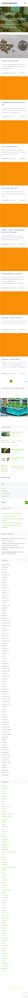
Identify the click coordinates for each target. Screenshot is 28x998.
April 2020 (4, 585)
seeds (3, 943)
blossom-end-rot (6, 806)
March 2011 (5, 689)
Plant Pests (5, 913)
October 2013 (5, 638)
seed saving (5, 938)
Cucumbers (5, 819)
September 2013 (6, 641)
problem (4, 923)
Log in (3, 488)
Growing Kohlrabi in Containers (17, 538)
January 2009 (5, 752)
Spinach (4, 951)
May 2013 (4, 646)
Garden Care (5, 839)
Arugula (4, 793)
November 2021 (6, 575)
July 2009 (4, 739)
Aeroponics (5, 786)
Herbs (3, 857)
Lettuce (4, 875)
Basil (3, 801)
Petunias (4, 907)
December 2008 (6, 755)
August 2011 (5, 679)
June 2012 (4, 658)
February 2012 (5, 663)
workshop (4, 968)
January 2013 (5, 648)
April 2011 (4, 686)
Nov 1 (13, 200)
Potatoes (4, 920)
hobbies (4, 859)
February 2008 (5, 772)
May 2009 (4, 744)
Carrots (4, 811)
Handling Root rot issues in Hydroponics (12, 523)
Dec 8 (13, 329)
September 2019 (6, 590)
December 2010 (6, 696)
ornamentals (5, 895)
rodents (4, 930)
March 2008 (5, 770)
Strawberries (5, 953)
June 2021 (4, 580)
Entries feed (5, 491)
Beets (3, 804)
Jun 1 (13, 116)
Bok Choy (4, 809)
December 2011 (6, 668)
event (3, 829)
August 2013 (5, 643)
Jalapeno (4, 869)
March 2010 (5, 719)
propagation (5, 925)
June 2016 (4, 603)
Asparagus (4, 796)
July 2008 (4, 765)
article (3, 791)
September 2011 (6, 676)
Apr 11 (14, 244)
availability (4, 799)
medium (4, 882)
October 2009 (5, 732)
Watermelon (5, 966)
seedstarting (5, 945)
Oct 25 (14, 73)
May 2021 (4, 582)
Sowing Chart (9, 541)
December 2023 (6, 565)
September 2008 (6, 762)
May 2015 (4, 615)
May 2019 (4, 592)
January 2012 (5, 666)
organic (4, 892)
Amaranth (4, 788)
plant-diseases (5, 915)
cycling (3, 821)
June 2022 (4, 570)
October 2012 (5, 651)
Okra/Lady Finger (6, 890)
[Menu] (25, 3)
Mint (3, 887)
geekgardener (6, 73)
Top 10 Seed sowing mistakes (9, 516)
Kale (3, 872)
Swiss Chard (5, 956)
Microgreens (5, 885)
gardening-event (6, 847)
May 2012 (4, 661)
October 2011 (5, 673)
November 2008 (6, 757)
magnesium (5, 880)
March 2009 (5, 747)
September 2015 (6, 605)
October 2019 (5, 587)
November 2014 (6, 623)
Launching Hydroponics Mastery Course (12, 513)
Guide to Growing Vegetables (9, 852)
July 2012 (4, 656)
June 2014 (4, 630)
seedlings (4, 940)
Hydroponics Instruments (8, 867)
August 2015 (5, 608)
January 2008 (5, 775)
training (4, 961)
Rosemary (4, 933)
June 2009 (4, 742)
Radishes (4, 928)
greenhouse (5, 849)
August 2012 (5, 653)
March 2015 (5, 618)
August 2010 (5, 706)
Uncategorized (5, 963)
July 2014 (4, 628)
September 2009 (6, 734)
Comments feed (6, 493)
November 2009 (6, 729)
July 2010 (4, 709)
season (4, 935)
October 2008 (5, 760)
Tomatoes (4, 958)
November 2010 (6, 699)
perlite (3, 905)
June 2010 (4, 711)
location (4, 877)
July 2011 (4, 681)
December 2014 (6, 620)
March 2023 (5, 567)
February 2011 (5, 691)
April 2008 (4, 767)
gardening (4, 844)
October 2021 (5, 577)
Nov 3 (13, 158)
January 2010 (5, 724)
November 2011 (6, 671)
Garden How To (6, 842)
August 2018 (5, 597)
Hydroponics (5, 864)
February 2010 (5, 722)
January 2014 (5, 635)
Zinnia (3, 971)
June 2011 (4, 684)
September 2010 (6, 704)
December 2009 (6, 727)
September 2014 (6, 625)
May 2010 (4, 714)
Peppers (4, 902)
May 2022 (4, 572)
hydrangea (4, 862)
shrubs (3, 948)
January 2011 (5, 694)
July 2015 (4, 610)
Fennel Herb (5, 831)
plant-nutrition (5, 918)
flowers (4, 834)
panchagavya (5, 897)
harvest (4, 854)
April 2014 (4, 633)
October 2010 (5, 701)
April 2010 (4, 717)
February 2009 (5, 749)
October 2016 (5, 600)
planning (4, 910)
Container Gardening (7, 814)
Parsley (4, 900)
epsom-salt (5, 826)
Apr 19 (14, 288)
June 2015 (4, 613)
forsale (3, 837)
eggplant (4, 824)
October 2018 (5, 595)
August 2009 (5, 737)
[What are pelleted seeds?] (14, 46)
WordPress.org (5, 496)
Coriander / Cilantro (7, 816)
